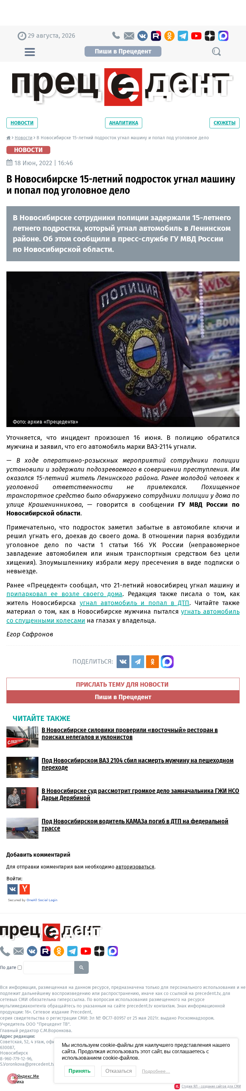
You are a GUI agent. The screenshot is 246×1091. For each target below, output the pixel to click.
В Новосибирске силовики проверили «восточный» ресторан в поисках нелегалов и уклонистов (130, 733)
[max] (223, 36)
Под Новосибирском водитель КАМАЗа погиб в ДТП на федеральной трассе (135, 824)
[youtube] (196, 36)
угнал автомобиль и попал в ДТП (135, 603)
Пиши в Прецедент (123, 51)
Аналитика (123, 123)
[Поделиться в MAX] (167, 661)
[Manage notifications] (12, 1078)
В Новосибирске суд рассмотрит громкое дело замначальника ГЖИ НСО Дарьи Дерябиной (140, 794)
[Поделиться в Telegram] (137, 661)
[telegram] (183, 36)
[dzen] (210, 36)
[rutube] (156, 36)
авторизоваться (135, 867)
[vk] (142, 36)
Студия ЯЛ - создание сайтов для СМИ (211, 1086)
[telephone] (116, 36)
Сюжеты (224, 123)
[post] (129, 36)
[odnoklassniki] (169, 36)
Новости (22, 123)
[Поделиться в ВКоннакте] (123, 661)
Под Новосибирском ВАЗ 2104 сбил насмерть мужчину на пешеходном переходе (138, 763)
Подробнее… (156, 1071)
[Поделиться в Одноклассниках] (152, 661)
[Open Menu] (30, 51)
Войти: (14, 879)
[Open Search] (216, 51)
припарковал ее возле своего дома (64, 594)
